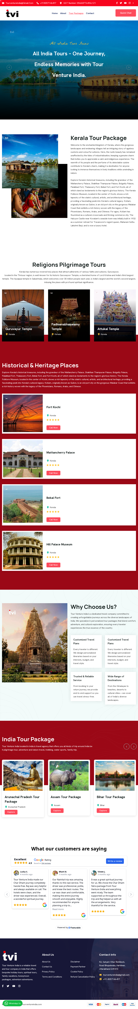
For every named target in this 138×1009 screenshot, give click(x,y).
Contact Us (47, 966)
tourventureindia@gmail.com (19, 3)
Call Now (53, 427)
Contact (90, 13)
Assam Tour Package (20, 797)
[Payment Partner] (111, 1004)
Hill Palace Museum (59, 544)
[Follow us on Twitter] (117, 3)
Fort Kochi (53, 407)
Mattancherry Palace (60, 452)
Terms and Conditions (52, 976)
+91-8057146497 (111, 979)
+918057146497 (48, 3)
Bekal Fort (53, 498)
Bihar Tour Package (65, 797)
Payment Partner (78, 966)
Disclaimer (75, 961)
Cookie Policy (77, 971)
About (63, 13)
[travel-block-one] (23, 776)
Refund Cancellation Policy (83, 976)
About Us (46, 961)
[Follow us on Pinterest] (130, 3)
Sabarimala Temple (111, 329)
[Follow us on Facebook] (121, 3)
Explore (11, 810)
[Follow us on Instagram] (125, 3)
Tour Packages (76, 13)
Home (55, 13)
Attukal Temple (62, 329)
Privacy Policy (48, 971)
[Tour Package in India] (12, 13)
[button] (9, 67)
